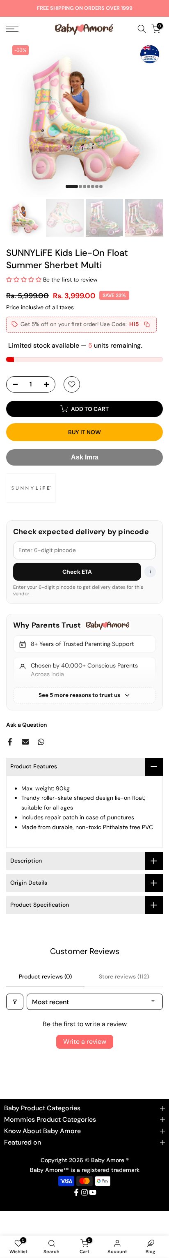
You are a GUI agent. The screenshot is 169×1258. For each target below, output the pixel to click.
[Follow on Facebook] (76, 1192)
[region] (84, 662)
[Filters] (14, 1002)
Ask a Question (26, 724)
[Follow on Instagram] (84, 1192)
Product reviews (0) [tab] (45, 976)
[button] (24, 279)
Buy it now (84, 432)
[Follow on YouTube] (92, 1192)
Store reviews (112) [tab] (124, 976)
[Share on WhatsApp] (41, 741)
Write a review (84, 1041)
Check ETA (77, 571)
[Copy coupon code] (146, 324)
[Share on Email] (25, 741)
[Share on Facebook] (10, 741)
